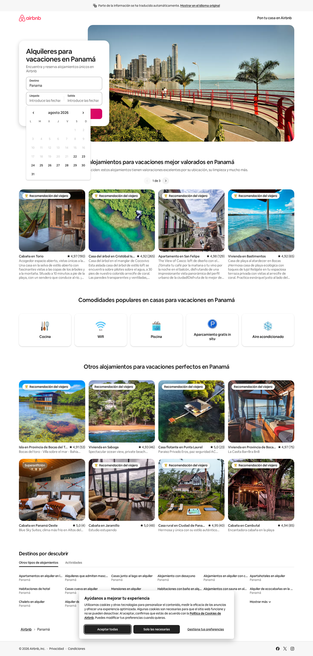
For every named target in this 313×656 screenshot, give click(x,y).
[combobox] (64, 85)
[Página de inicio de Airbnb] (30, 18)
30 (83, 165)
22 (75, 156)
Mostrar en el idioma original (200, 6)
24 (33, 165)
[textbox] (45, 100)
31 (32, 174)
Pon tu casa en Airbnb (274, 18)
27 (58, 165)
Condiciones (76, 649)
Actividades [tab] (73, 563)
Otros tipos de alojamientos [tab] (38, 563)
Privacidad (56, 649)
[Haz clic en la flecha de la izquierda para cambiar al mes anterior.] (33, 112)
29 (75, 165)
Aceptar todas (107, 629)
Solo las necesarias (156, 629)
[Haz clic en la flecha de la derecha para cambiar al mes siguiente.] (83, 112)
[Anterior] (147, 180)
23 (83, 156)
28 (66, 165)
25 (41, 165)
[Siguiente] (165, 180)
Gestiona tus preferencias (205, 629)
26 (49, 165)
